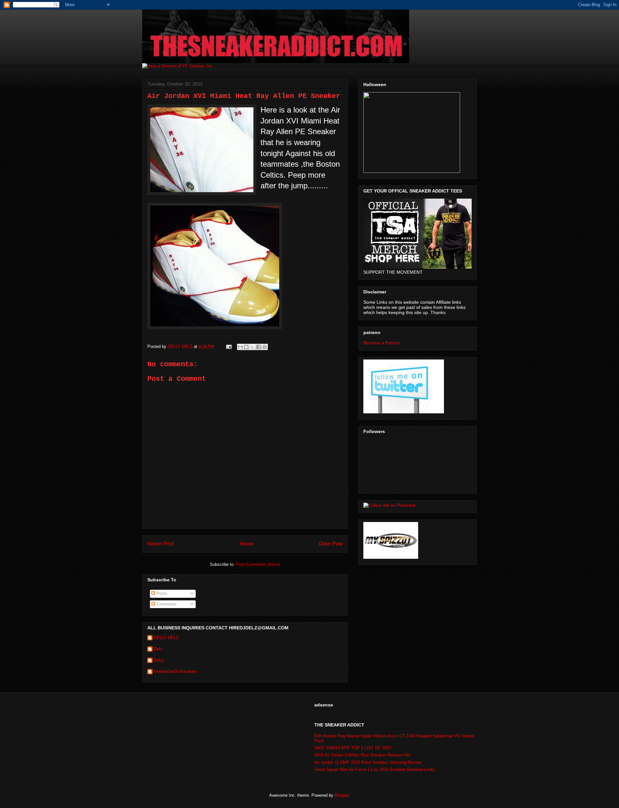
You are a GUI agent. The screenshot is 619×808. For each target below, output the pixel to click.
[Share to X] (252, 347)
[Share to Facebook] (258, 347)
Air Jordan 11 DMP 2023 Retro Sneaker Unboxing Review (367, 762)
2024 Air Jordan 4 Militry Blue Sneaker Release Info (362, 755)
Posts (161, 593)
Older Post (331, 544)
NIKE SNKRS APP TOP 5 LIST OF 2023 (352, 747)
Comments (166, 604)
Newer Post (160, 544)
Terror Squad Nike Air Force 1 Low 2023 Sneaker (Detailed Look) (374, 769)
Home (246, 544)
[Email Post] (228, 346)
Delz (158, 648)
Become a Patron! (381, 342)
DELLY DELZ (166, 637)
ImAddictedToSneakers (175, 671)
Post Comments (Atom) (258, 564)
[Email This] (240, 347)
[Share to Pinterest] (264, 347)
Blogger (342, 795)
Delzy (159, 660)
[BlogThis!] (246, 347)
